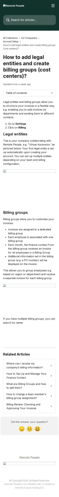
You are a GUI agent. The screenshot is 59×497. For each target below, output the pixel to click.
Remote (19, 487)
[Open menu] (53, 6)
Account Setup (10, 41)
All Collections (10, 38)
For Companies (29, 38)
